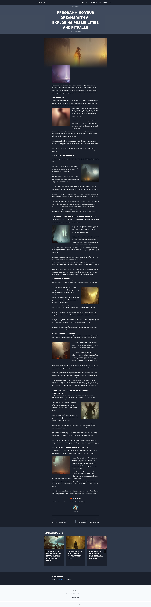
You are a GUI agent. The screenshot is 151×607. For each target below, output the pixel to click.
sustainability (88, 501)
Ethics (65, 501)
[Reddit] (71, 498)
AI (53, 501)
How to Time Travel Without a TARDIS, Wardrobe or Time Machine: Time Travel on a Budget (96, 555)
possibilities (81, 501)
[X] (77, 498)
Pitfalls (76, 501)
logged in (60, 579)
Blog (100, 2)
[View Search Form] (111, 2)
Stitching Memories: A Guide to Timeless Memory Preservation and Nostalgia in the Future (75, 555)
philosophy (71, 501)
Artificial (75, 9)
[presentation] (54, 542)
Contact (105, 2)
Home (83, 2)
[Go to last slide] (46, 551)
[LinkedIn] (75, 498)
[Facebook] (73, 498)
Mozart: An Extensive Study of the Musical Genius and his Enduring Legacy (61, 520)
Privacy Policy (75, 597)
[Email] (80, 498)
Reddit (88, 2)
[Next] (105, 551)
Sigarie (72, 31)
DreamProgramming (59, 501)
